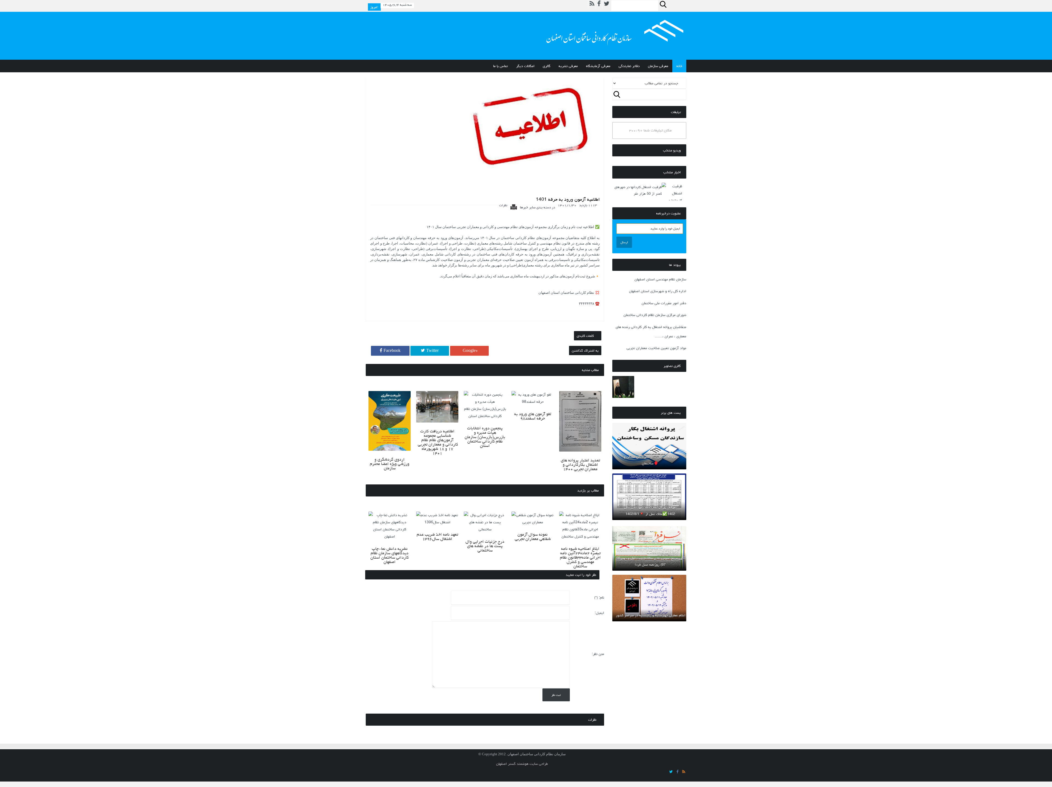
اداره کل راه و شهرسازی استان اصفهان (657, 291)
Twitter (432, 350)
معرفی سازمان (658, 66)
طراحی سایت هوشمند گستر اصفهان (522, 763)
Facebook (392, 350)
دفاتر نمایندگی (629, 66)
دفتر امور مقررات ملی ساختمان (664, 303)
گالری (546, 66)
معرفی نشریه (568, 66)
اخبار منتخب (672, 172)
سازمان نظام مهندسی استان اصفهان (660, 279)
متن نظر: (598, 653)
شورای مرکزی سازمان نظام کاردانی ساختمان (655, 314)
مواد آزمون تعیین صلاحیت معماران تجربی (656, 348)
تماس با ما (500, 66)
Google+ (470, 350)
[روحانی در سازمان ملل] (623, 387)
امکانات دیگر (525, 66)
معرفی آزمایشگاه (598, 66)
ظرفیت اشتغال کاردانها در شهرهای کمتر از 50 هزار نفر (638, 190)
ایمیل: (599, 612)
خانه (679, 66)
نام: (599, 597)
